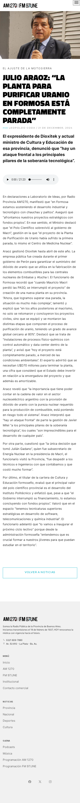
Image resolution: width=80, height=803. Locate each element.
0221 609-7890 (14, 640)
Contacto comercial (15, 688)
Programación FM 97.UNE (19, 766)
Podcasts (9, 747)
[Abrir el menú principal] (76, 3)
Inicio (6, 662)
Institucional (11, 681)
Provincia (9, 708)
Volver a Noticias (40, 572)
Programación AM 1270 (18, 759)
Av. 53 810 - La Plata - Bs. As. (21, 643)
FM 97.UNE (10, 675)
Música (7, 753)
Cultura (7, 727)
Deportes (9, 720)
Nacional (8, 714)
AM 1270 (8, 669)
